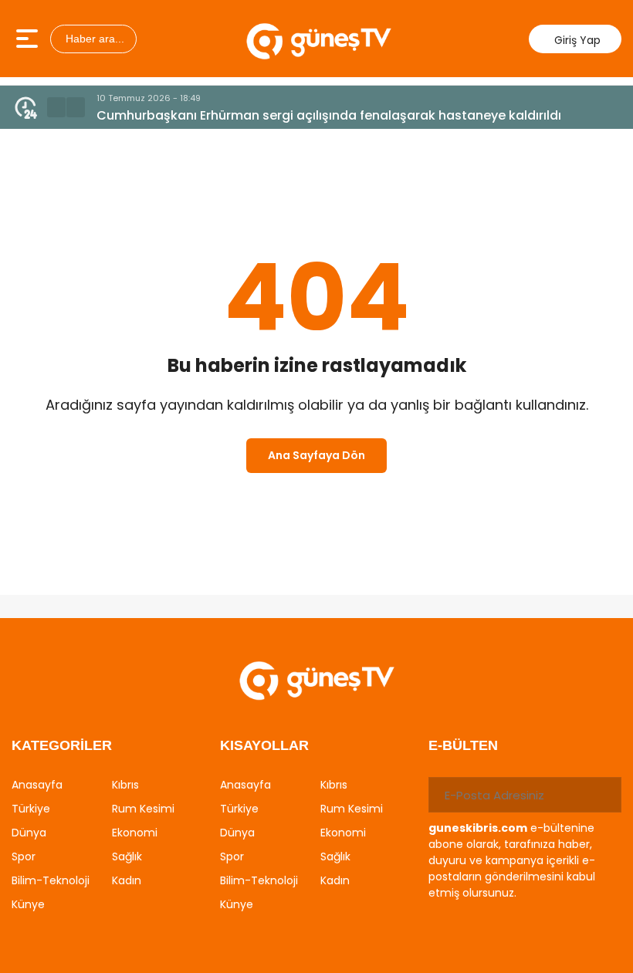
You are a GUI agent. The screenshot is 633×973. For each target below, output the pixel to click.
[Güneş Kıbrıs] (318, 39)
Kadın (126, 880)
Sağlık (127, 856)
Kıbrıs (125, 784)
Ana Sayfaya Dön (316, 455)
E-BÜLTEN (463, 745)
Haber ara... (93, 38)
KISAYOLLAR (264, 745)
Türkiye (31, 808)
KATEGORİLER (62, 745)
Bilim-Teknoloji (51, 880)
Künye (28, 904)
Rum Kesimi (143, 808)
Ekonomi (134, 832)
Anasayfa (37, 784)
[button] (56, 107)
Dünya (29, 832)
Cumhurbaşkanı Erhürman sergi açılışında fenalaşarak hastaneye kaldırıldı (328, 115)
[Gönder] (603, 795)
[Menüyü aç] (29, 38)
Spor (24, 856)
